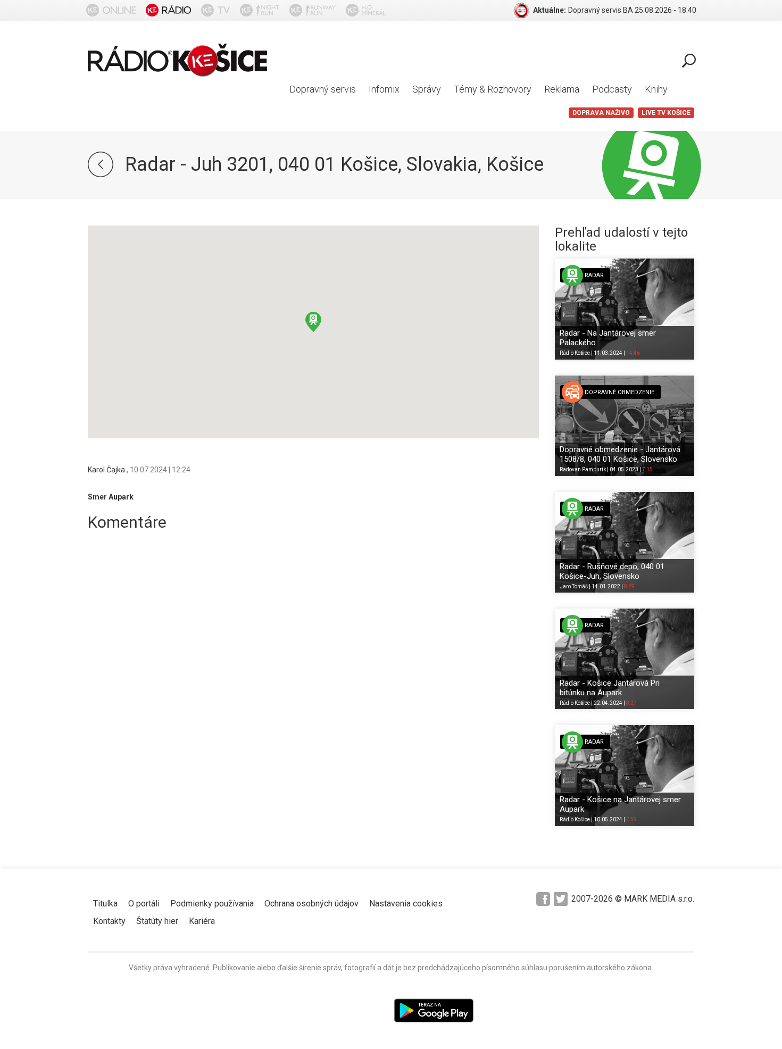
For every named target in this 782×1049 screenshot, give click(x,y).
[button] (313, 322)
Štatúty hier (157, 921)
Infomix (384, 89)
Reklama (561, 89)
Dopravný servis (322, 89)
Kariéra (202, 921)
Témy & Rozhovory (492, 89)
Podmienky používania (212, 903)
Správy (426, 89)
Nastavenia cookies (406, 903)
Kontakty (109, 921)
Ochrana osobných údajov (311, 903)
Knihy (656, 89)
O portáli (144, 903)
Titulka (105, 903)
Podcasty (612, 89)
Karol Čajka (107, 469)
